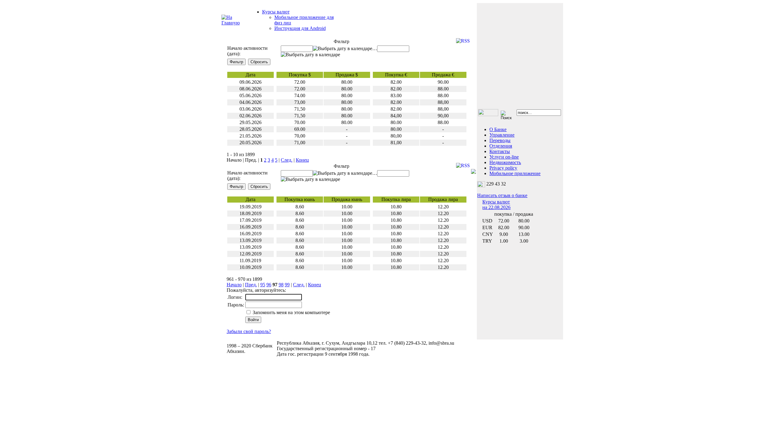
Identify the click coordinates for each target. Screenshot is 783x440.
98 (281, 284)
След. (286, 160)
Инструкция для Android (300, 28)
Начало (234, 284)
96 (268, 284)
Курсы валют (276, 11)
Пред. (251, 284)
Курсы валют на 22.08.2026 (496, 204)
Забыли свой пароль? (249, 331)
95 (262, 284)
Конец (302, 160)
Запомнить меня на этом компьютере (290, 312)
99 (287, 284)
